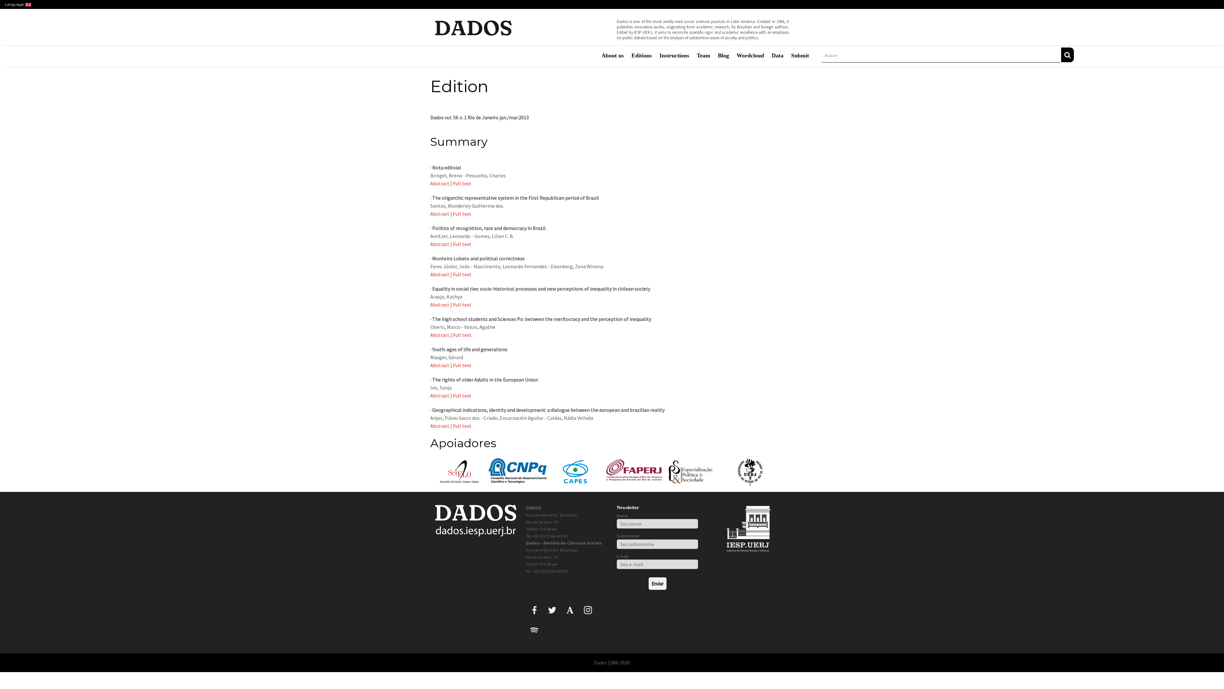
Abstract (439, 183)
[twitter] (552, 610)
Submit (800, 55)
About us (612, 55)
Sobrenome (628, 536)
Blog (723, 55)
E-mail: (623, 556)
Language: (15, 4)
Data (777, 55)
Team (703, 55)
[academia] (570, 610)
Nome (622, 516)
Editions (641, 55)
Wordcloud (750, 55)
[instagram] (588, 610)
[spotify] (534, 630)
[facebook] (534, 610)
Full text (462, 183)
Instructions (674, 55)
